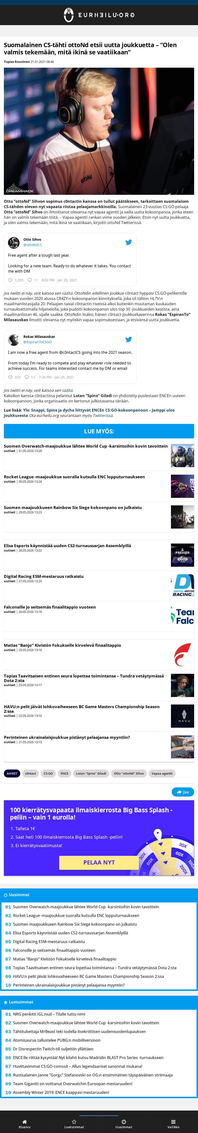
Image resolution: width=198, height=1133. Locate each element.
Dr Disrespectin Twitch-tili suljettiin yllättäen (53, 1049)
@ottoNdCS (32, 244)
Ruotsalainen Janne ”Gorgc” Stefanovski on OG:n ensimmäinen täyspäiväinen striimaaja (93, 1075)
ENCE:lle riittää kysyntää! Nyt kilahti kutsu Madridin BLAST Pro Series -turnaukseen (88, 1057)
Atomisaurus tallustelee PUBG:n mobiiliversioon (56, 1040)
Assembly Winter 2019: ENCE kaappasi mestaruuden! (61, 1092)
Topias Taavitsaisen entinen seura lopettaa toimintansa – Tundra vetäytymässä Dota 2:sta (84, 678)
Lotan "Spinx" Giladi (91, 773)
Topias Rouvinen (17, 61)
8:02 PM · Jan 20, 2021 (59, 280)
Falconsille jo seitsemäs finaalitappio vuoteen (50, 607)
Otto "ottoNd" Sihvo (129, 773)
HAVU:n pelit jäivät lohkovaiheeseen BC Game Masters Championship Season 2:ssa (82, 709)
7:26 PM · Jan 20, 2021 (56, 377)
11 (36, 280)
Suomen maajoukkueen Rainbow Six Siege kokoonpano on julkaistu (73, 507)
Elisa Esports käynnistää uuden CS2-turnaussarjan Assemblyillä (67, 545)
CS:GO (48, 773)
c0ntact (30, 773)
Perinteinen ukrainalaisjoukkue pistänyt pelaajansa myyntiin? (67, 737)
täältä (67, 293)
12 (33, 377)
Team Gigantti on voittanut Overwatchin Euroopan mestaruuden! (72, 1083)
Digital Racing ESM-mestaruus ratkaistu (44, 576)
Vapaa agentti (162, 773)
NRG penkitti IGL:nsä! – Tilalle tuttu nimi (49, 1014)
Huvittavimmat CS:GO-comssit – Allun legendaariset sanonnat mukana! (77, 1066)
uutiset (9, 451)
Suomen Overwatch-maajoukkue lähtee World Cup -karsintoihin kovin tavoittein (86, 446)
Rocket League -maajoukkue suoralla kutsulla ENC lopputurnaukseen (74, 476)
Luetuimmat (21, 1002)
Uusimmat (19, 894)
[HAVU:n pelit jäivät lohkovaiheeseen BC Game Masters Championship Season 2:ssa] (182, 716)
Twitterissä (103, 415)
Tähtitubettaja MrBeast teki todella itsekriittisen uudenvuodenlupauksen (79, 1031)
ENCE (64, 773)
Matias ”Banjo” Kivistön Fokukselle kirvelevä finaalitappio (62, 645)
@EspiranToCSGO (37, 342)
